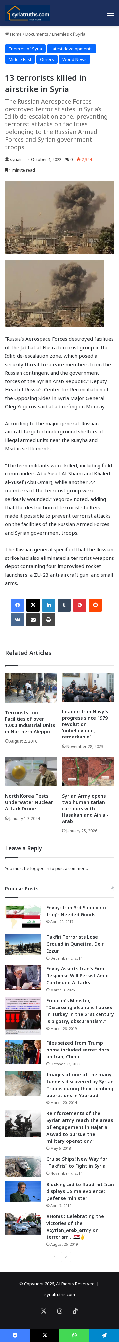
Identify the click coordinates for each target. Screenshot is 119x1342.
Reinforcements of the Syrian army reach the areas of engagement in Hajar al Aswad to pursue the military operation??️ (79, 1127)
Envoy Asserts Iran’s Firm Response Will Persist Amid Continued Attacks (77, 975)
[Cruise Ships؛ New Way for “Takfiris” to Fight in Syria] (23, 1166)
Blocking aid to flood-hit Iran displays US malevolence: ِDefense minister (80, 1191)
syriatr (16, 159)
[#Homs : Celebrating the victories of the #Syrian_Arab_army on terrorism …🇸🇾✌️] (23, 1224)
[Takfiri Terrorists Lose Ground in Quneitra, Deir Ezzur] (23, 944)
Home (15, 34)
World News (74, 59)
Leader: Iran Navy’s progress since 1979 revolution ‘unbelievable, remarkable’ (85, 724)
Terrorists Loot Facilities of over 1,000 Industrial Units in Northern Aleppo (30, 722)
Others (47, 59)
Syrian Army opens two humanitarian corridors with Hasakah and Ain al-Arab (85, 808)
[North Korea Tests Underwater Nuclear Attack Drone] (31, 771)
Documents (36, 34)
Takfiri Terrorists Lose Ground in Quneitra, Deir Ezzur (75, 944)
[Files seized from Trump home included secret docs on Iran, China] (23, 1052)
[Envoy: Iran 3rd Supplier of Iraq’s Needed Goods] (23, 916)
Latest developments (72, 49)
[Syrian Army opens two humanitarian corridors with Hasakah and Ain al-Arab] (88, 771)
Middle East (20, 59)
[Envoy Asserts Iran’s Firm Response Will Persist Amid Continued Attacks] (23, 977)
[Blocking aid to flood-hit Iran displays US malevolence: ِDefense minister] (23, 1191)
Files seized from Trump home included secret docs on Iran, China (77, 1050)
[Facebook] (17, 605)
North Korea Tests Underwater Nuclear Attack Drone (29, 802)
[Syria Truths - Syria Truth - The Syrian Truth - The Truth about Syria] (27, 13)
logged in (39, 868)
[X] (33, 605)
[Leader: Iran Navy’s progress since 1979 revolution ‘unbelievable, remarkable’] (88, 687)
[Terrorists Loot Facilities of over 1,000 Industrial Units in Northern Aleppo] (31, 688)
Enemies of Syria (68, 34)
